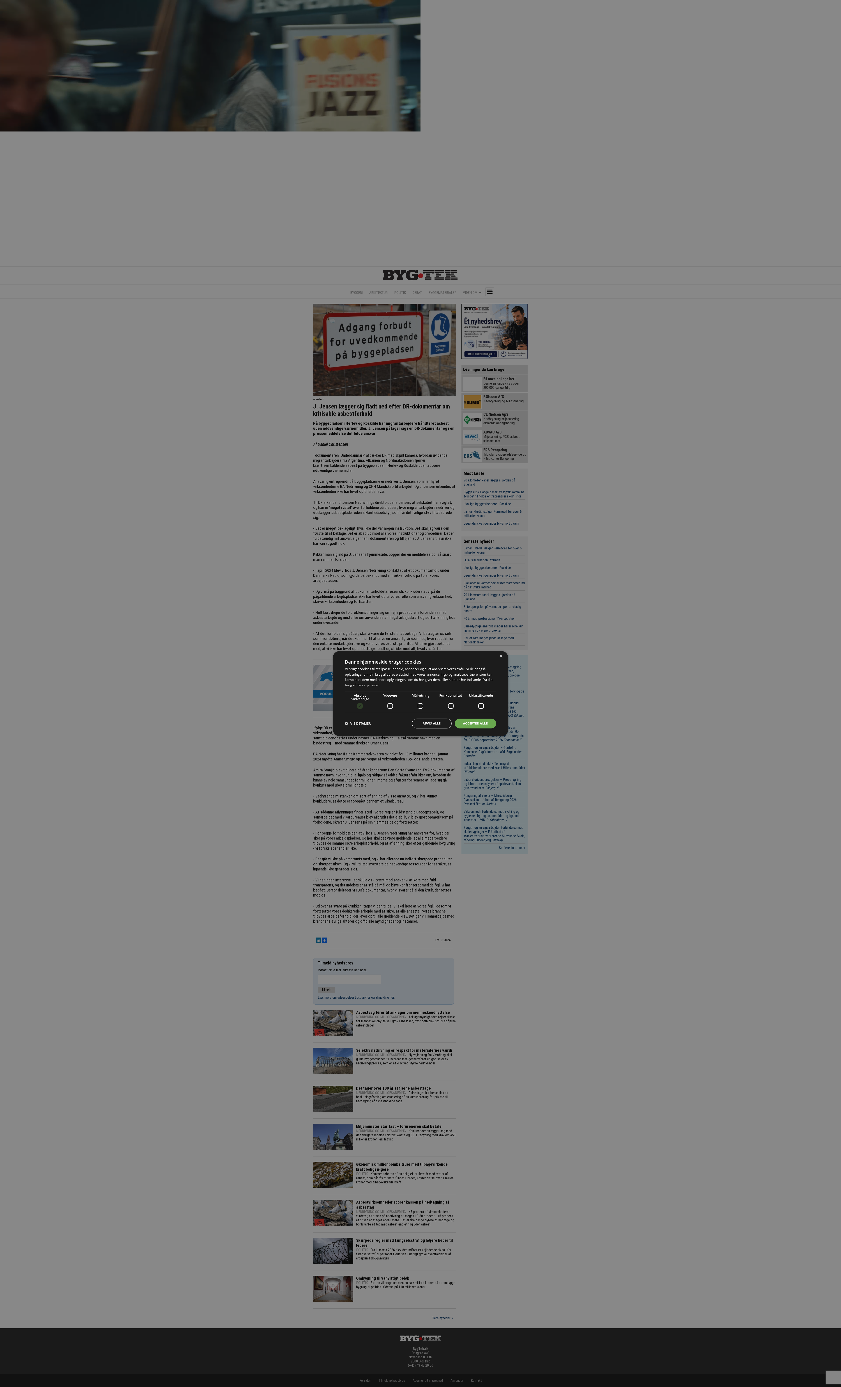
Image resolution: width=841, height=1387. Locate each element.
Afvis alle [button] (432, 723)
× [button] (501, 656)
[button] (358, 723)
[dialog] (420, 693)
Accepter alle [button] (475, 723)
